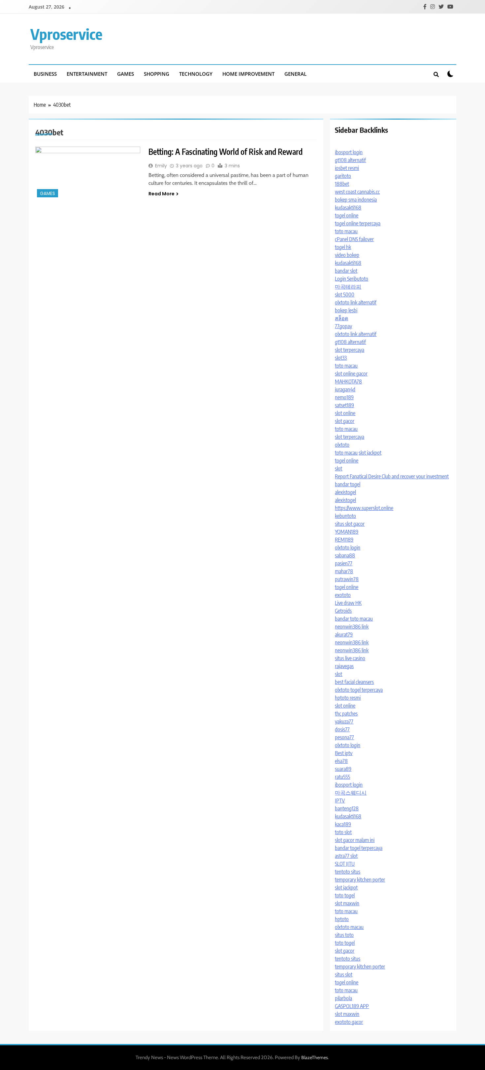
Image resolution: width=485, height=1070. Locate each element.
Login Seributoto (351, 278)
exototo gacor (349, 1022)
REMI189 (344, 539)
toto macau (346, 231)
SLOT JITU (345, 863)
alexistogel (345, 492)
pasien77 (343, 563)
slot (338, 468)
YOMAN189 (346, 531)
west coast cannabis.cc (357, 191)
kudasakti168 (348, 207)
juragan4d (345, 389)
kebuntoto (345, 516)
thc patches (346, 713)
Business (45, 73)
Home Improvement (248, 73)
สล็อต (341, 318)
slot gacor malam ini (354, 840)
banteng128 (347, 808)
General (295, 73)
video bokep (347, 255)
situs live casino (350, 658)
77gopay (343, 326)
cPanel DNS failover (354, 239)
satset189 (344, 405)
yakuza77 (344, 721)
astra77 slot (346, 856)
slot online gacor (351, 373)
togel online (346, 215)
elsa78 (341, 761)
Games (125, 73)
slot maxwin (347, 903)
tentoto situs (347, 871)
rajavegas (344, 666)
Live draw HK (348, 603)
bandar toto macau (354, 618)
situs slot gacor (350, 524)
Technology (195, 73)
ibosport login (349, 152)
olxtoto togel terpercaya (359, 690)
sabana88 (345, 555)
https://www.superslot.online (364, 508)
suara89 (343, 769)
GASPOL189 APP (352, 1006)
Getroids (343, 610)
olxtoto (342, 444)
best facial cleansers (354, 682)
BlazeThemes (314, 1057)
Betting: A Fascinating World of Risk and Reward (225, 151)
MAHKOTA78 (348, 381)
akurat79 (344, 634)
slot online (345, 413)
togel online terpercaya (357, 223)
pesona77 (344, 737)
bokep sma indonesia (356, 199)
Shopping (156, 73)
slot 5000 (344, 294)
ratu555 (342, 777)
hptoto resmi (348, 697)
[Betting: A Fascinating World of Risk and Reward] (87, 173)
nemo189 (344, 397)
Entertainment (87, 73)
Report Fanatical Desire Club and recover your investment (392, 476)
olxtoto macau (349, 927)
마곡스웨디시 (351, 792)
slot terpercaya (349, 350)
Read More (161, 193)
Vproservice (66, 34)
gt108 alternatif (350, 160)
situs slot (343, 974)
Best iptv (343, 753)
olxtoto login (347, 547)
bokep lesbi (346, 310)
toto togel (345, 895)
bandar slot (346, 271)
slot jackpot (370, 452)
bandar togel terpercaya (358, 848)
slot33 (341, 357)
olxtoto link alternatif (355, 302)
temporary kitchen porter (360, 879)
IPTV (340, 800)
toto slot (343, 832)
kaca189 (343, 824)
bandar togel (347, 484)
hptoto (342, 919)
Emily (161, 165)
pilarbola (343, 998)
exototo (343, 595)
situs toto (344, 935)
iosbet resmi (347, 168)
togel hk (343, 247)
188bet (342, 184)
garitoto (343, 176)
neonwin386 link (352, 626)
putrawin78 (347, 579)
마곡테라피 (348, 286)
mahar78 (344, 571)
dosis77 (342, 729)
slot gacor (344, 421)
